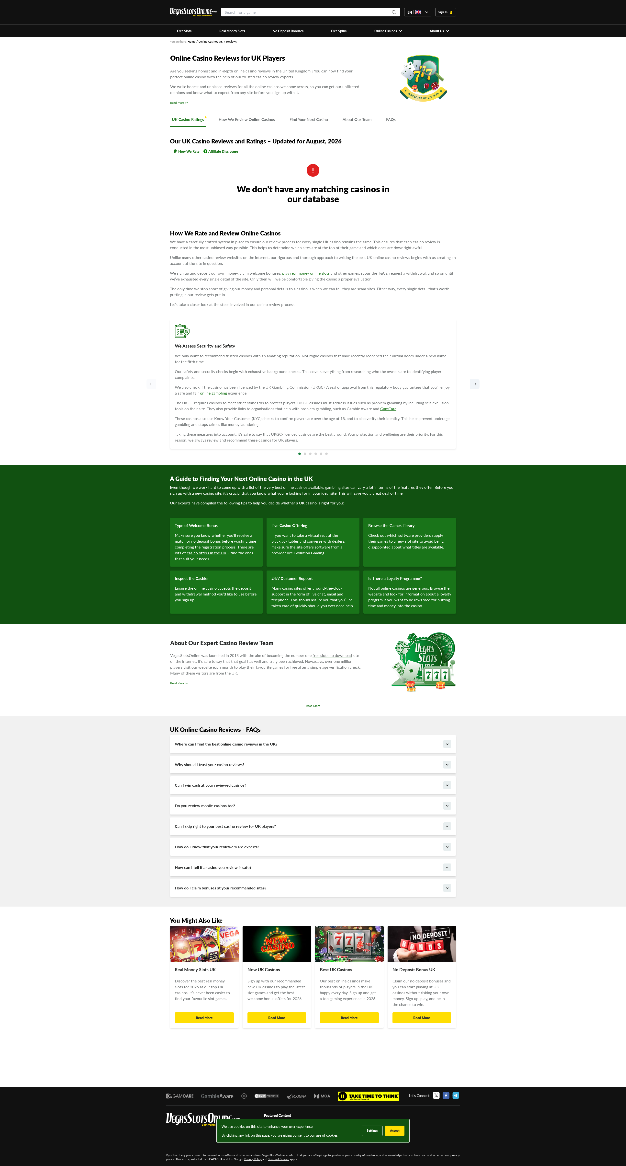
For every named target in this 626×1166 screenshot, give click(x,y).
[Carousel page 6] (326, 454)
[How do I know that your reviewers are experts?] (447, 847)
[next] (475, 384)
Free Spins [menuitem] (339, 30)
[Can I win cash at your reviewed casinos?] (447, 785)
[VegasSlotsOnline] (203, 1120)
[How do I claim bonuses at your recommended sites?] (447, 888)
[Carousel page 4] (315, 454)
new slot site (407, 541)
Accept (395, 1131)
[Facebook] (446, 1095)
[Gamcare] (179, 1096)
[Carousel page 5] (321, 454)
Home (191, 41)
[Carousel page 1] (299, 454)
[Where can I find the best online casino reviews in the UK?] (447, 744)
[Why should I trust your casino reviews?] (447, 765)
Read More (313, 706)
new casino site (208, 493)
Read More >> (179, 103)
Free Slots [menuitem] (184, 30)
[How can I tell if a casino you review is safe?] (447, 867)
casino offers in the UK (206, 553)
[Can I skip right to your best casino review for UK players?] (447, 826)
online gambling (213, 393)
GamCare (388, 408)
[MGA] (322, 1096)
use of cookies (326, 1135)
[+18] (244, 1096)
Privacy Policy (253, 1159)
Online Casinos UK (211, 41)
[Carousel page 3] (310, 454)
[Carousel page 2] (305, 454)
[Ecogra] (296, 1096)
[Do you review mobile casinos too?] (447, 806)
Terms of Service (278, 1159)
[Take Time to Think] (368, 1096)
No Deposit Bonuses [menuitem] (288, 30)
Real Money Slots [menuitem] (232, 30)
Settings (372, 1131)
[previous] (151, 384)
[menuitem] (388, 30)
